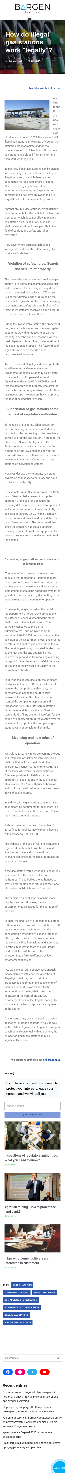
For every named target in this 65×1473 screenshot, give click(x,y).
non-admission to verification (22, 1307)
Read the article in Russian (44, 88)
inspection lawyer (44, 1292)
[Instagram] (20, 1372)
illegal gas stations (16, 1315)
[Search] (58, 1358)
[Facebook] (8, 1372)
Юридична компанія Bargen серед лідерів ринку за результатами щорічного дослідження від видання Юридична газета (32, 1422)
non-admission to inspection (21, 1300)
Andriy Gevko (16, 61)
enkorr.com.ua (51, 1059)
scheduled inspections (18, 1322)
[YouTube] (45, 1372)
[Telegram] (32, 1372)
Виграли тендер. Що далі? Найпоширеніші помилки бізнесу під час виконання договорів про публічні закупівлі (30, 1396)
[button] (29, 19)
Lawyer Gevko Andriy (17, 1292)
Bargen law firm (22, 1285)
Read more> (10, 1164)
